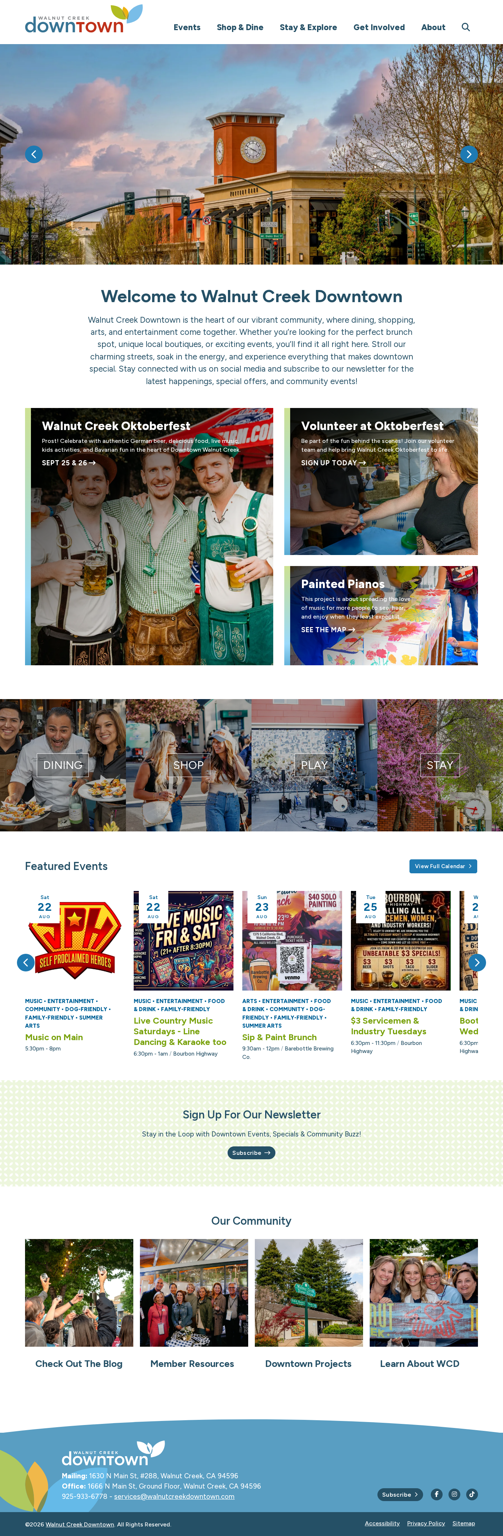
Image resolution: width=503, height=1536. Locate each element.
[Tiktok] (472, 1494)
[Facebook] (437, 1494)
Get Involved (379, 27)
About (433, 27)
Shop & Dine (240, 27)
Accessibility (382, 1523)
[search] (466, 27)
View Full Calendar (440, 866)
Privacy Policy (426, 1523)
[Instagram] (454, 1494)
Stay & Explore (308, 27)
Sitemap (464, 1523)
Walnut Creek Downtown (80, 1524)
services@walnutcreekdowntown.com (174, 1496)
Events (187, 27)
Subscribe (246, 1152)
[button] (34, 154)
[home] (98, 18)
